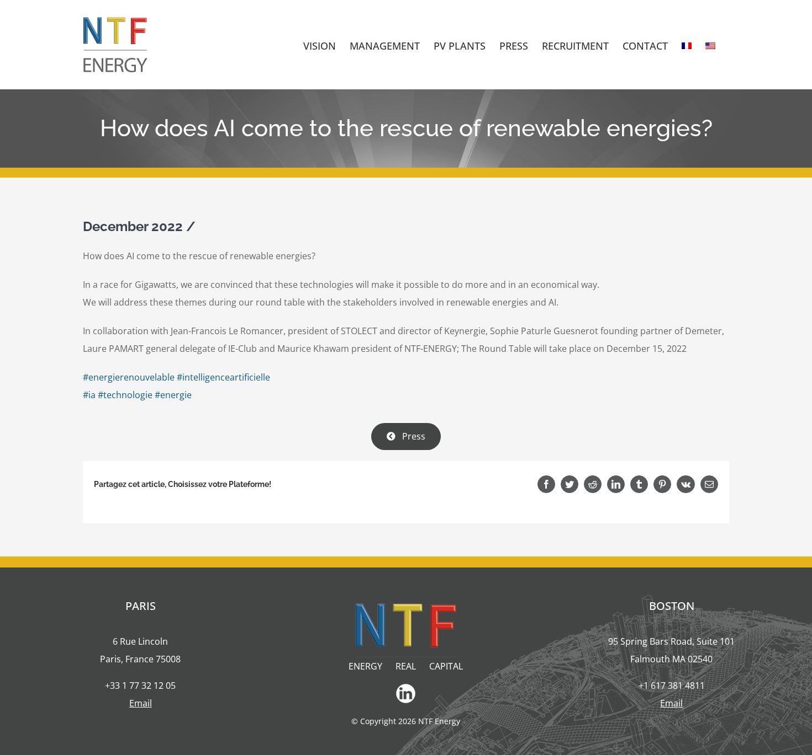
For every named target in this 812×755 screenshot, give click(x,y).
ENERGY (365, 666)
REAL (406, 666)
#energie (173, 395)
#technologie (125, 395)
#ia (89, 395)
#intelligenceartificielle (223, 377)
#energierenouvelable (129, 377)
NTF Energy (439, 721)
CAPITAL (446, 666)
